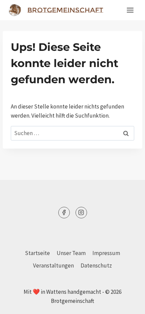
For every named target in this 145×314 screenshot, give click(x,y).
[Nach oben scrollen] (128, 304)
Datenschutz (96, 265)
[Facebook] (64, 212)
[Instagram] (81, 212)
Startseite (37, 253)
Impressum (106, 253)
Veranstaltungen (53, 265)
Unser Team (71, 253)
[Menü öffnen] (130, 10)
